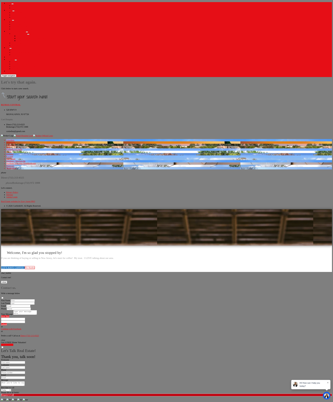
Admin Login (11, 197)
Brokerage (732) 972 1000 (17, 127)
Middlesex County (19, 45)
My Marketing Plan (19, 26)
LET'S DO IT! (7, 345)
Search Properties (18, 17)
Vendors (14, 69)
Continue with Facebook (11, 329)
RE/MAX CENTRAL (11, 105)
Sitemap (9, 195)
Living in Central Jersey (16, 31)
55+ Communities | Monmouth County (27, 52)
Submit (4, 324)
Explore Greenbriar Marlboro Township (27, 50)
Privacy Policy (12, 192)
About (8, 3)
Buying (9, 10)
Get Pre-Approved (19, 15)
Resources (10, 59)
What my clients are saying (22, 8)
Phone (3, 309)
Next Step (5, 316)
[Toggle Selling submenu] (13, 20)
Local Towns (22, 36)
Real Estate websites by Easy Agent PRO (18, 201)
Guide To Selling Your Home (23, 66)
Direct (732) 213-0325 (15, 124)
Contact (9, 71)
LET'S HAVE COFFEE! (13, 267)
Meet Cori (15, 5)
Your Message (7, 314)
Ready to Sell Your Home (22, 29)
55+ (7, 48)
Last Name (5, 303)
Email (3, 306)
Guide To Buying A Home (22, 12)
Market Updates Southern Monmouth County (35, 38)
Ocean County (17, 43)
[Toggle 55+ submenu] (10, 48)
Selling (9, 19)
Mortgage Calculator (19, 64)
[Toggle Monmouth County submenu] (28, 34)
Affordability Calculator (21, 62)
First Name (5, 300)
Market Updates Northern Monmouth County (35, 40)
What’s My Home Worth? (22, 22)
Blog (8, 57)
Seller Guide (16, 24)
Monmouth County (19, 33)
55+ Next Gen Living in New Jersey (26, 55)
